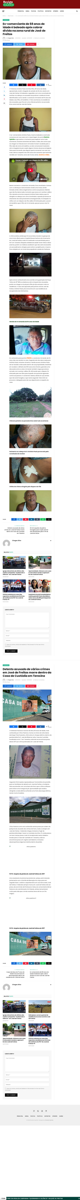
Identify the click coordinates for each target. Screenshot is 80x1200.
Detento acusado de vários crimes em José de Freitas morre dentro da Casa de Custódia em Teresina (14, 530)
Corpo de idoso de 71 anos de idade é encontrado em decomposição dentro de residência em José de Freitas (15, 974)
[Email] (4, 103)
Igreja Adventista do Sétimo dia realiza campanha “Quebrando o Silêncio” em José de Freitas (14, 572)
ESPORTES (48, 11)
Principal (21, 11)
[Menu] (3, 11)
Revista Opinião (49, 1120)
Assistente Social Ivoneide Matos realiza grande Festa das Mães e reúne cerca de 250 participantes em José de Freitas (40, 597)
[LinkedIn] (4, 95)
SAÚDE (62, 11)
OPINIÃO (55, 11)
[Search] (77, 11)
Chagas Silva (11, 38)
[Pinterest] (4, 99)
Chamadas (6, 20)
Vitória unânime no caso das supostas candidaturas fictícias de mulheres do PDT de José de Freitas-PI (14, 597)
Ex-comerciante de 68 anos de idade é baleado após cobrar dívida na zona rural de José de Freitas (39, 974)
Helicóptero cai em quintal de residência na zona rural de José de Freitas (39, 1016)
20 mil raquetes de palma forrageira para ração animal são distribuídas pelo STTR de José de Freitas (39, 530)
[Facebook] (4, 87)
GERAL (28, 11)
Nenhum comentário (40, 38)
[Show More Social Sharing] (38, 44)
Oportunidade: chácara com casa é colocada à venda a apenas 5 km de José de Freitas (40, 572)
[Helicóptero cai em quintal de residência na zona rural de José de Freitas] (40, 1006)
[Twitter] (4, 91)
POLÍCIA (33, 11)
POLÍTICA (41, 11)
